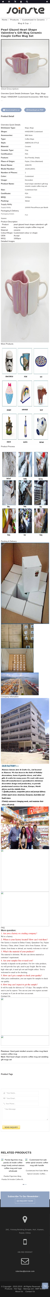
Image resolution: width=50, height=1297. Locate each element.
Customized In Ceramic (33, 20)
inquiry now (26, 1201)
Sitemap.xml (28, 1289)
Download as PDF (36, 110)
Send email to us (12, 110)
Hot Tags (17, 1289)
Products (14, 20)
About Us (19, 1291)
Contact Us (30, 1291)
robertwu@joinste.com (25, 1271)
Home (4, 20)
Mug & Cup (23, 23)
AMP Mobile (40, 1289)
